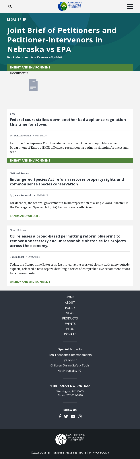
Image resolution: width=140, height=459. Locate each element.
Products (70, 318)
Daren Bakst (17, 256)
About (70, 303)
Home (70, 297)
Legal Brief (16, 19)
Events (70, 324)
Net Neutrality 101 (70, 371)
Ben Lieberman (17, 57)
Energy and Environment (30, 67)
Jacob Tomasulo (23, 195)
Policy (70, 308)
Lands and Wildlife (25, 216)
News (70, 313)
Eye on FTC (70, 360)
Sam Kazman (39, 57)
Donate (70, 334)
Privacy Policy (99, 452)
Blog (70, 329)
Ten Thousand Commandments (70, 355)
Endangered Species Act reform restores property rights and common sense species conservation (67, 182)
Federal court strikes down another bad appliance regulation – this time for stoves (69, 122)
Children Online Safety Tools (70, 365)
